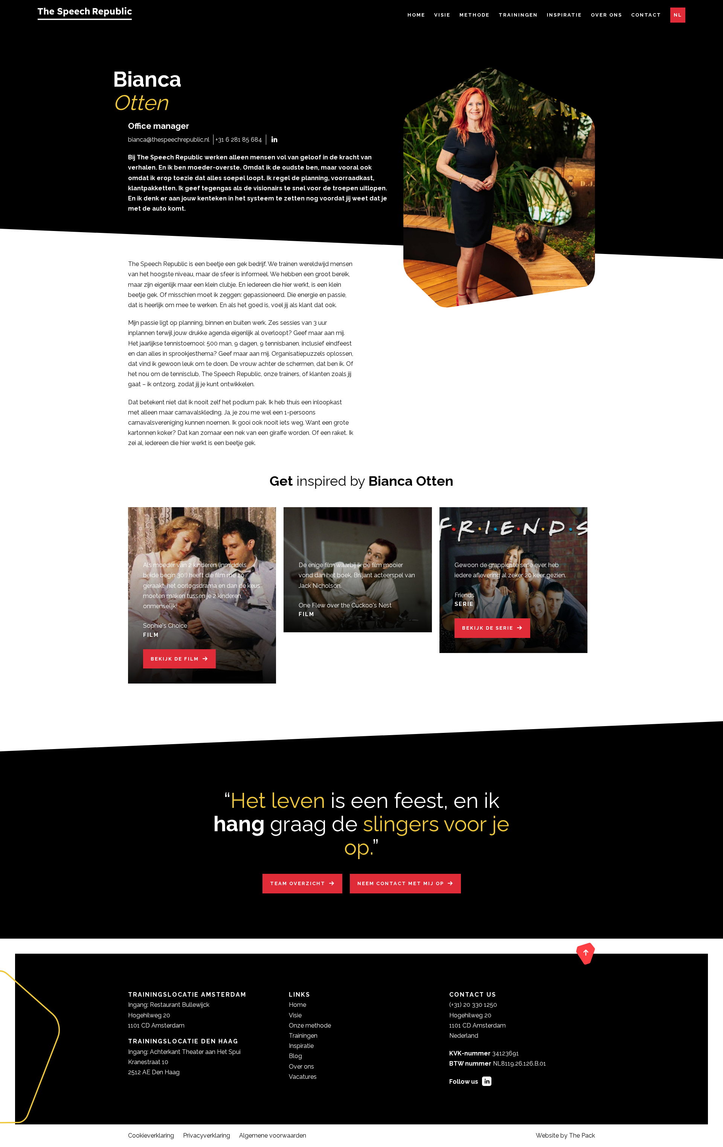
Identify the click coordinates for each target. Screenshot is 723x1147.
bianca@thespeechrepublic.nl (168, 139)
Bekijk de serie (487, 628)
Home (416, 15)
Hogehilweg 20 (470, 1015)
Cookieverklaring (151, 1135)
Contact (646, 15)
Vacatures (303, 1076)
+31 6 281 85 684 (238, 139)
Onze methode (310, 1025)
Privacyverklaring (206, 1135)
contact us (472, 994)
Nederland (463, 1035)
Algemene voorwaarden (272, 1135)
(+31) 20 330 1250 (473, 1004)
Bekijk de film (175, 659)
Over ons (606, 15)
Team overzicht (297, 883)
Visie (442, 15)
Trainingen (518, 15)
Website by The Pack (565, 1135)
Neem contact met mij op (400, 883)
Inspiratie (564, 15)
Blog (295, 1056)
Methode (474, 15)
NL (678, 15)
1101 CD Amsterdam (477, 1025)
